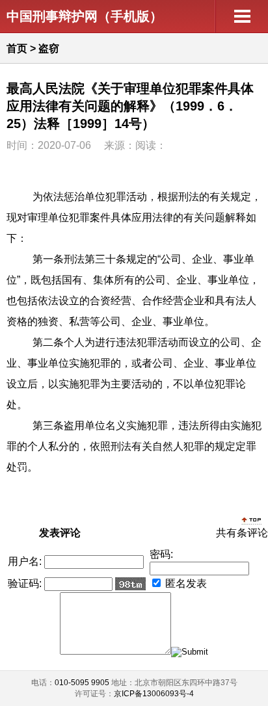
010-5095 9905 (82, 682)
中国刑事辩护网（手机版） (85, 16)
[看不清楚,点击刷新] (130, 583)
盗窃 (48, 48)
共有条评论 (242, 532)
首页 (17, 48)
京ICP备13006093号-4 (154, 693)
